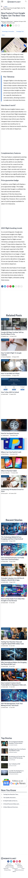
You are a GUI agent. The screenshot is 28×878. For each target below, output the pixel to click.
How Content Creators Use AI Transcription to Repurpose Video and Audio (13, 685)
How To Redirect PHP (14, 764)
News (3, 35)
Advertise (6, 868)
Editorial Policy (9, 865)
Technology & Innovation (8, 31)
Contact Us (15, 868)
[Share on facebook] (2, 25)
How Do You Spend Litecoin (10, 433)
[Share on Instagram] (8, 286)
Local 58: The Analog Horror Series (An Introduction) (16, 771)
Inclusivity (19, 865)
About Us (9, 864)
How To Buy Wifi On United (10, 392)
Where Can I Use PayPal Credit (11, 452)
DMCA (14, 871)
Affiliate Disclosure (19, 870)
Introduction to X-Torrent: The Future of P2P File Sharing (17, 757)
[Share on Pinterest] (8, 25)
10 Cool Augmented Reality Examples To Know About (16, 742)
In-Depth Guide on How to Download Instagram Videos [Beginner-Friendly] (10, 800)
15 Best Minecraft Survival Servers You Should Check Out (11, 807)
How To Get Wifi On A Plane (10, 373)
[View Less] (19, 25)
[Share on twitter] (5, 25)
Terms (22, 868)
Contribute (20, 867)
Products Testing (9, 867)
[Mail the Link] (16, 25)
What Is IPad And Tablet (9, 471)
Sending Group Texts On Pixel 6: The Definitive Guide (17, 749)
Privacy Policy (7, 870)
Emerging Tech (20, 31)
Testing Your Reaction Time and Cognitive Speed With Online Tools (10, 794)
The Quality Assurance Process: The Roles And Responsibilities (9, 797)
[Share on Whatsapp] (10, 25)
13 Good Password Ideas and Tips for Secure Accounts (11, 804)
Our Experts (18, 864)
